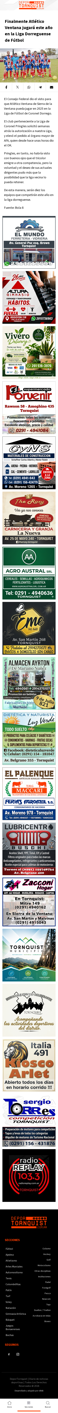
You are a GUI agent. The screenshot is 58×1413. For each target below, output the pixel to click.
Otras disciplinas (42, 1271)
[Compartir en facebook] (6, 87)
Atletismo (11, 1260)
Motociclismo (44, 1265)
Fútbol (9, 1249)
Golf (49, 1259)
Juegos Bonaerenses (13, 1327)
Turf (8, 1296)
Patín (9, 1290)
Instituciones (44, 1276)
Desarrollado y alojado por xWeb (29, 1390)
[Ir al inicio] (31, 5)
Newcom (46, 1299)
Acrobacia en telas (42, 1315)
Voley (9, 1302)
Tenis (9, 1278)
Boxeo (47, 1321)
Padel (48, 1282)
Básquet (10, 1320)
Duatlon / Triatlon (42, 1310)
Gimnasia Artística (16, 1314)
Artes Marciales (14, 1266)
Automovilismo (14, 1272)
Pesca (48, 1293)
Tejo (48, 1304)
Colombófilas (13, 1284)
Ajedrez (10, 1255)
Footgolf (46, 1287)
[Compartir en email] (51, 87)
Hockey (47, 1254)
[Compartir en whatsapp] (29, 87)
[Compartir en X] (17, 87)
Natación (11, 1308)
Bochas (10, 1335)
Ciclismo (47, 1248)
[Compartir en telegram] (40, 87)
